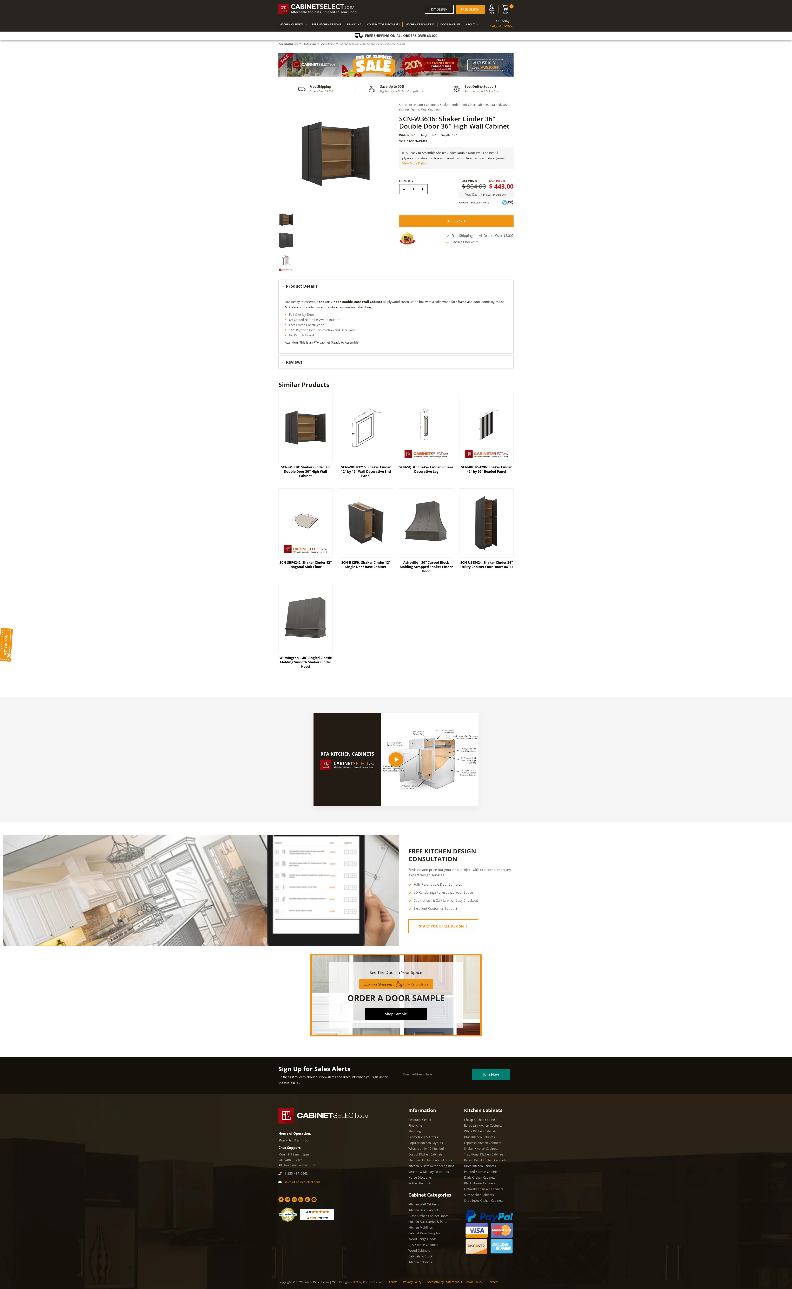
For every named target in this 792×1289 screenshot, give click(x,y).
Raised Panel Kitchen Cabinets (485, 1160)
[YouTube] (314, 1199)
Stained (495, 105)
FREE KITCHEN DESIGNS (326, 24)
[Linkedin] (300, 1199)
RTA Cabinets (309, 43)
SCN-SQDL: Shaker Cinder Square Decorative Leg (426, 469)
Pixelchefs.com (373, 1282)
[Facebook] (281, 1199)
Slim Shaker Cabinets (479, 1195)
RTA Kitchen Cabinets (423, 1245)
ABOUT (470, 24)
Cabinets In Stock (420, 1256)
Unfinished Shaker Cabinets (483, 1189)
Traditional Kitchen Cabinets (484, 1154)
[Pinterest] (287, 1199)
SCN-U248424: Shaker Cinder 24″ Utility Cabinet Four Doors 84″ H (486, 564)
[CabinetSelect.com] (317, 9)
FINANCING (354, 24)
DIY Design (439, 9)
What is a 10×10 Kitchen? (426, 1148)
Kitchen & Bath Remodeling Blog (431, 1166)
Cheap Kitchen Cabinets (480, 1120)
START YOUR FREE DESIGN (442, 926)
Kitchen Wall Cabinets (423, 1204)
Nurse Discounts (420, 1177)
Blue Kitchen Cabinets (479, 1137)
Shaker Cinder (328, 43)
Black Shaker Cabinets (479, 1183)
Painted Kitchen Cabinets (481, 1172)
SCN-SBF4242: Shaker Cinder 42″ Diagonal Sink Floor (305, 564)
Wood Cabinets (419, 1250)
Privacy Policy (412, 1282)
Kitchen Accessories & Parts (427, 1221)
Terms (393, 1282)
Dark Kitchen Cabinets (479, 1177)
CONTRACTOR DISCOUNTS (383, 24)
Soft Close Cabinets (475, 105)
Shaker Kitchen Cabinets (481, 1148)
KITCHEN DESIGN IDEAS (420, 24)
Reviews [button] (294, 362)
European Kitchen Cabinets (483, 1125)
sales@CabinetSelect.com (302, 1182)
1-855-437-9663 (502, 26)
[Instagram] (294, 1199)
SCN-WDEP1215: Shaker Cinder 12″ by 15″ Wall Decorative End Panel (366, 471)
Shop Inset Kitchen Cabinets (483, 1200)
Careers (493, 1282)
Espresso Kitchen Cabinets (482, 1143)
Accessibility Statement (443, 1282)
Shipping (414, 1131)
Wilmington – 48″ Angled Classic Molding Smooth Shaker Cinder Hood (305, 662)
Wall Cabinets (430, 110)
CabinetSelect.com (288, 43)
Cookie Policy (473, 1282)
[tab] (396, 286)
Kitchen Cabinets (420, 1262)
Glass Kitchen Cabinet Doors (428, 1216)
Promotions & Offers (423, 1137)
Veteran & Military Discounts (428, 1172)
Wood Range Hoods (422, 1239)
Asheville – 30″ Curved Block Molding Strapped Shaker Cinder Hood (426, 566)
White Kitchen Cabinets (480, 1131)
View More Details (415, 163)
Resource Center (419, 1120)
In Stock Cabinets (426, 105)
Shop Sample (396, 1013)
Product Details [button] (302, 286)
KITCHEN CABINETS (291, 24)
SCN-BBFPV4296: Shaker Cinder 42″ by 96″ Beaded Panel (486, 469)
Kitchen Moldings (420, 1227)
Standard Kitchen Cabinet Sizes (430, 1160)
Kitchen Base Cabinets (424, 1210)
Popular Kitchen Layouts (425, 1143)
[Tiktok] (307, 1199)
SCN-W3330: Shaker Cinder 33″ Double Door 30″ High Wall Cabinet (305, 471)
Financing (415, 1125)
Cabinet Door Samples (424, 1233)
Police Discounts (420, 1183)
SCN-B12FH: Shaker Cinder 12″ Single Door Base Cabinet (365, 564)
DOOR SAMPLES (450, 24)
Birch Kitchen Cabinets (480, 1166)
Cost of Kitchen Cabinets (425, 1154)
